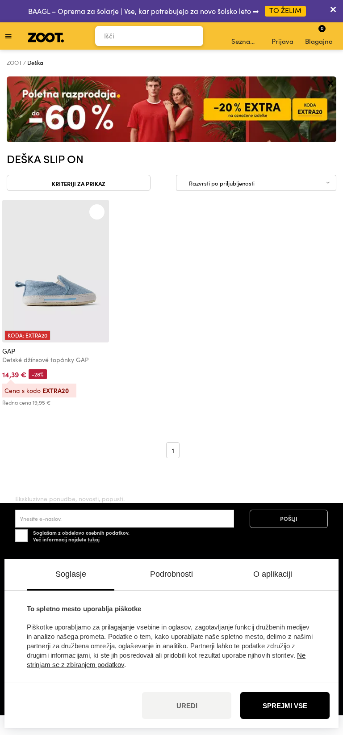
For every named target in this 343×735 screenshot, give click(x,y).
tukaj (94, 539)
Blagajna (319, 35)
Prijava (282, 41)
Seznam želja (246, 41)
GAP (8, 350)
